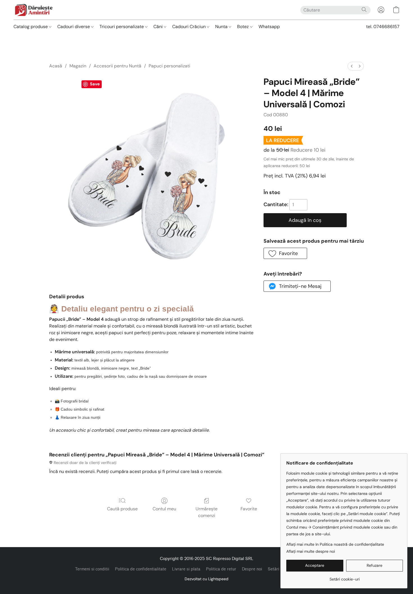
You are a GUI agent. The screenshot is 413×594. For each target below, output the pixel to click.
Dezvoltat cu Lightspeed (206, 578)
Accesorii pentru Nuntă (117, 66)
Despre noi (252, 569)
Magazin (77, 66)
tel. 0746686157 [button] (383, 26)
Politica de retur (221, 569)
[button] (33, 10)
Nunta (222, 26)
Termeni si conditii (92, 569)
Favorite (248, 509)
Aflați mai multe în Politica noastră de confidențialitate (335, 544)
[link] (344, 577)
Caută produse (122, 509)
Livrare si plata (186, 569)
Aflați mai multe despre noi (310, 551)
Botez (243, 26)
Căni (158, 26)
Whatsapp (269, 26)
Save (95, 84)
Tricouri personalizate (122, 26)
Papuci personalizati (169, 66)
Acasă (55, 66)
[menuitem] (352, 66)
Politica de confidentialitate (140, 569)
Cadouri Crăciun (189, 26)
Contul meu (164, 509)
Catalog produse (31, 26)
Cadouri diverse (74, 26)
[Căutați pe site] (364, 9)
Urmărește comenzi (206, 512)
